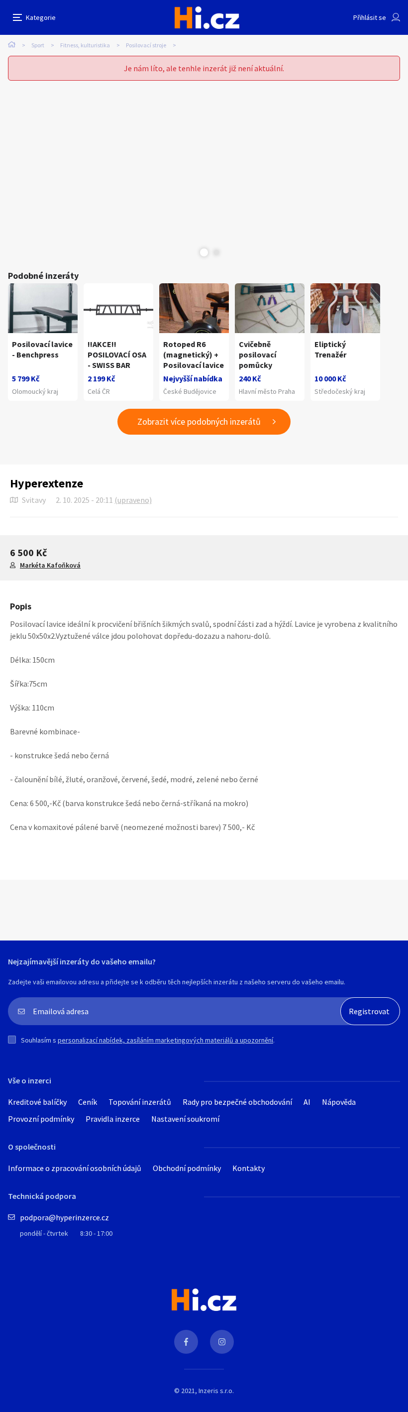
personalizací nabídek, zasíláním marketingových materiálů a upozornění (165, 1040)
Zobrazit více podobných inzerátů (199, 421)
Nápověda (339, 1102)
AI (307, 1102)
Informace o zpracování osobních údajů (74, 1168)
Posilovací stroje (146, 45)
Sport (37, 45)
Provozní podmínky (41, 1119)
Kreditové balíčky (37, 1102)
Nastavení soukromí (185, 1119)
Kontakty (248, 1168)
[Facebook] (186, 1342)
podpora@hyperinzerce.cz (64, 1217)
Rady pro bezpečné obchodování (237, 1102)
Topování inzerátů (139, 1102)
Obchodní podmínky (187, 1168)
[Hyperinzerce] (207, 17)
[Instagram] (222, 1342)
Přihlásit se (369, 17)
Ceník (87, 1102)
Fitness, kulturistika (85, 45)
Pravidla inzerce (113, 1119)
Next (216, 252)
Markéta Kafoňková (50, 565)
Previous (191, 252)
